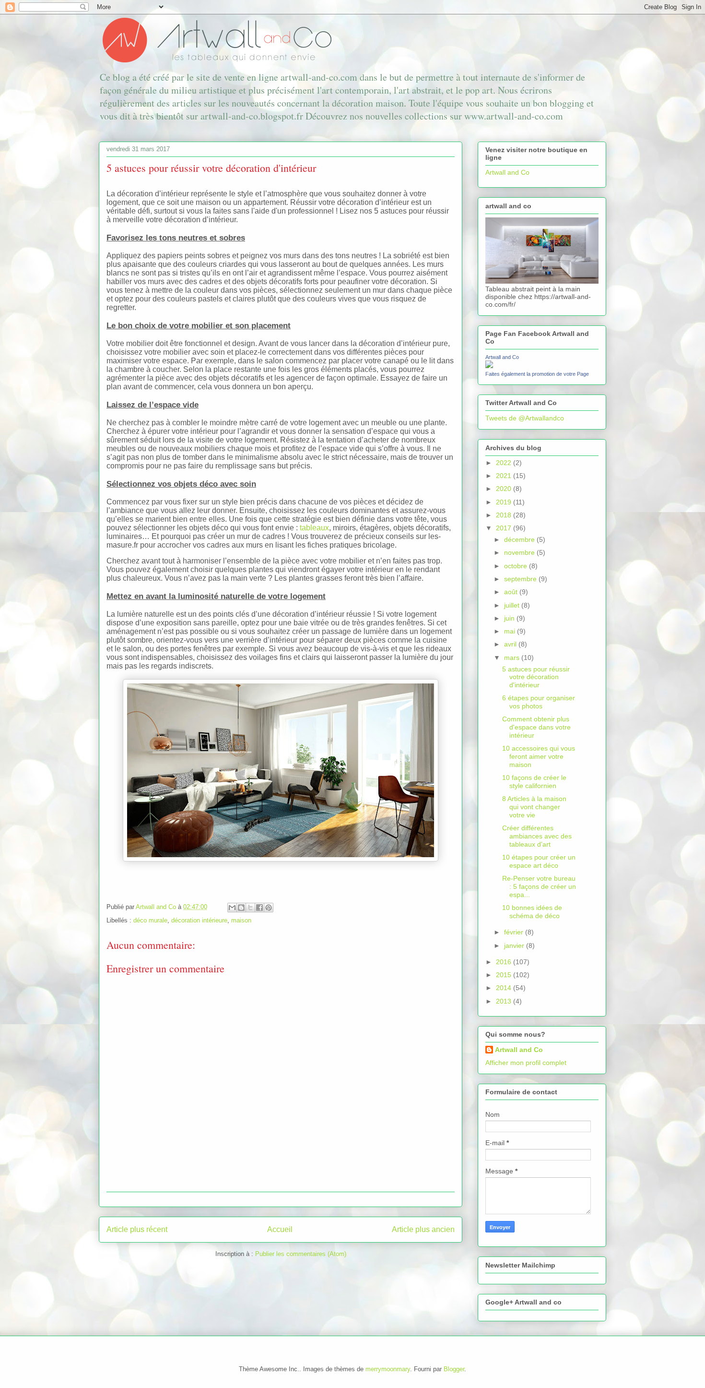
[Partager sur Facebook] (259, 907)
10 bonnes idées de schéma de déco (532, 912)
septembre (521, 579)
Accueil (280, 1229)
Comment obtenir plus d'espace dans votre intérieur (536, 727)
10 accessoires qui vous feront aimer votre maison (538, 756)
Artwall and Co (507, 172)
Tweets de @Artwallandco (524, 418)
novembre (520, 552)
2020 (504, 488)
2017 (504, 528)
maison (241, 920)
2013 (504, 1001)
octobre (516, 566)
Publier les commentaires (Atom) (300, 1253)
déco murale (150, 920)
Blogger (454, 1369)
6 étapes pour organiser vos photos (538, 702)
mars (512, 657)
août (511, 592)
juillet (512, 605)
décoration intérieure (199, 920)
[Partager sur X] (250, 907)
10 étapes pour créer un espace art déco (539, 861)
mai (510, 631)
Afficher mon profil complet (525, 1062)
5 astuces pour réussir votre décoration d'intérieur (536, 677)
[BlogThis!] (241, 907)
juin (510, 618)
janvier (515, 945)
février (514, 932)
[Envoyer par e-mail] (232, 907)
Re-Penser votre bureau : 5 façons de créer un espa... (539, 886)
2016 (504, 962)
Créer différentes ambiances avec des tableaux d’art (537, 836)
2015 (504, 975)
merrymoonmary (387, 1369)
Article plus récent (136, 1229)
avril (511, 644)
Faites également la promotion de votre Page (537, 374)
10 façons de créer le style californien (534, 782)
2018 (504, 515)
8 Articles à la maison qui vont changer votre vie (534, 807)
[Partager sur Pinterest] (268, 907)
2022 (504, 463)
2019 (504, 502)
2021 (504, 475)
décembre (520, 539)
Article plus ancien (423, 1229)
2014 (504, 988)
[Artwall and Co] (489, 366)
